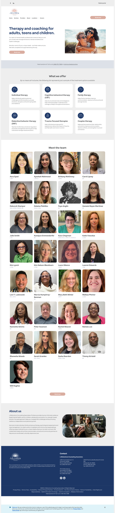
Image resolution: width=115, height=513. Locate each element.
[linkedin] (13, 3)
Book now (98, 17)
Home (10, 18)
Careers (42, 18)
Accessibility (33, 490)
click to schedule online (71, 64)
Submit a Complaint (64, 492)
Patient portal (102, 3)
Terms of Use (15, 510)
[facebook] (10, 3)
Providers (22, 18)
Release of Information (77, 492)
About (28, 18)
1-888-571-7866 (57, 64)
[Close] (105, 507)
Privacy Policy (77, 509)
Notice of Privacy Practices (45, 490)
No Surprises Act (58, 490)
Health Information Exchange (49, 492)
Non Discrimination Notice (71, 490)
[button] (35, 18)
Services (16, 18)
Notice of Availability (85, 490)
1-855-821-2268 (64, 493)
